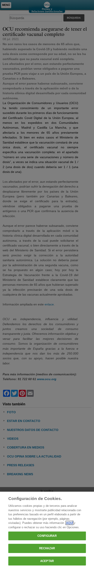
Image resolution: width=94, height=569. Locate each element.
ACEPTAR (47, 561)
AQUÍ (69, 523)
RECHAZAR (47, 548)
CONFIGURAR (46, 535)
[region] (47, 530)
